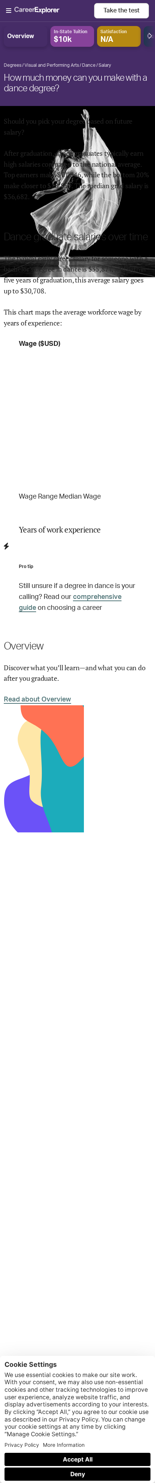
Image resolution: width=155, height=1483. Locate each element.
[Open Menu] (50, 11)
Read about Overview (37, 699)
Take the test (121, 11)
